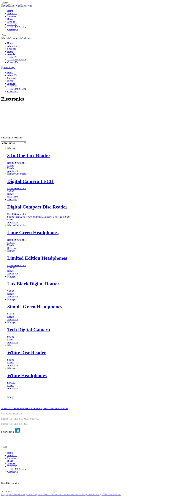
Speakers (11, 458)
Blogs (10, 461)
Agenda (11, 463)
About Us (12, 455)
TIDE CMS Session (16, 469)
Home (10, 452)
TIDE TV (12, 466)
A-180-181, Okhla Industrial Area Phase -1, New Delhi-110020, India (34, 408)
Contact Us (12, 471)
